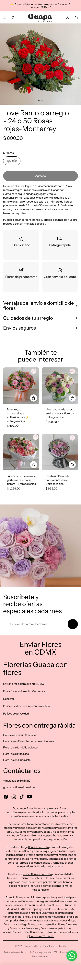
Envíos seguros (19, 328)
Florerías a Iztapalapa (16, 754)
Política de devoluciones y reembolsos (26, 706)
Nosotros (9, 699)
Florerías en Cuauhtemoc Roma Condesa (28, 741)
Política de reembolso (15, 952)
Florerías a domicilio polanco (20, 747)
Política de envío (40, 956)
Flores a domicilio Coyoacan (20, 735)
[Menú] (4, 17)
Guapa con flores (32, 945)
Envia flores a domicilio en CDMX (23, 684)
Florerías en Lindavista (16, 760)
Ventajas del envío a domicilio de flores (38, 305)
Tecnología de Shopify (54, 945)
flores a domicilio (38, 847)
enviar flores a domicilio (37, 874)
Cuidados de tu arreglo (28, 318)
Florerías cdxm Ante (41, 936)
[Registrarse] (73, 624)
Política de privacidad (16, 713)
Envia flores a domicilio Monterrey (24, 691)
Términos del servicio (65, 952)
